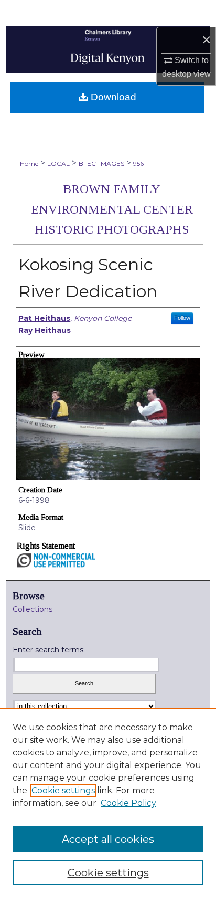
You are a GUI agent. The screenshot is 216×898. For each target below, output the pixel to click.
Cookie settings (63, 790)
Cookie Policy (128, 803)
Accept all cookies (108, 839)
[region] (108, 803)
